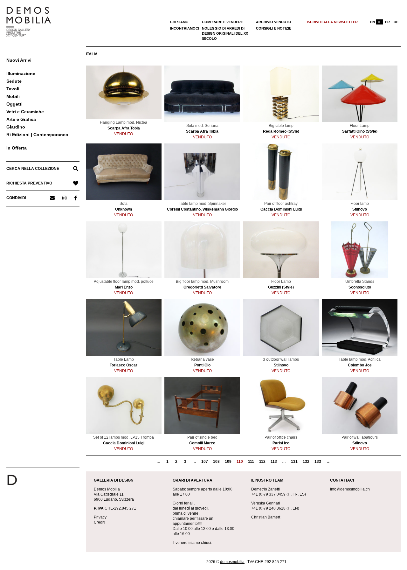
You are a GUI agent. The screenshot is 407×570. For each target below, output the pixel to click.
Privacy (100, 517)
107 (204, 461)
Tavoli (12, 88)
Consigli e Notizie (273, 28)
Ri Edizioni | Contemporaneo (37, 134)
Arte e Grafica (21, 119)
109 (228, 461)
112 (262, 461)
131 (294, 461)
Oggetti (14, 104)
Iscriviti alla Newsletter (332, 22)
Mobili (13, 96)
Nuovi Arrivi (18, 60)
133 (317, 461)
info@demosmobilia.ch (350, 489)
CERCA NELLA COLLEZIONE (32, 168)
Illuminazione (20, 73)
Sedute (14, 81)
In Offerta (16, 147)
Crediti (99, 522)
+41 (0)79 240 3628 (268, 508)
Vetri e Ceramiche (25, 111)
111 (251, 461)
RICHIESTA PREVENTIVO (29, 183)
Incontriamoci (184, 28)
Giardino (15, 126)
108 (216, 461)
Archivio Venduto (273, 22)
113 (274, 461)
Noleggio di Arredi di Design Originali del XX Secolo (225, 33)
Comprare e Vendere (222, 22)
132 (306, 461)
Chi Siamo (179, 22)
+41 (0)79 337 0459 (268, 494)
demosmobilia (232, 562)
